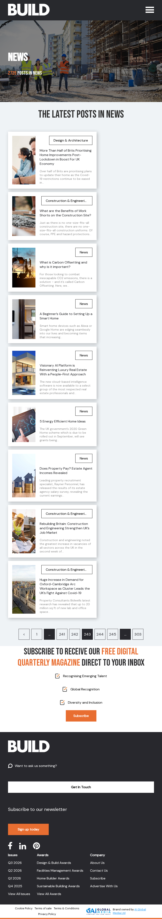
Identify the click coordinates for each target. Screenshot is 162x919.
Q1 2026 (14, 878)
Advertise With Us (104, 886)
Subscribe (81, 716)
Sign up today (28, 829)
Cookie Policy (23, 908)
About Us (97, 863)
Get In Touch (81, 787)
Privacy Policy (47, 914)
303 (138, 634)
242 (74, 634)
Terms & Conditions (66, 908)
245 (112, 634)
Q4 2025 (15, 886)
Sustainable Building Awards (58, 886)
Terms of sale (43, 908)
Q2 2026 (15, 870)
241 (62, 634)
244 (100, 634)
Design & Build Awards (54, 863)
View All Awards (49, 894)
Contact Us (99, 870)
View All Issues (19, 894)
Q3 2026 (15, 863)
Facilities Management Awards (60, 870)
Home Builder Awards (53, 878)
